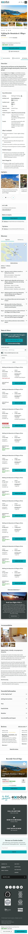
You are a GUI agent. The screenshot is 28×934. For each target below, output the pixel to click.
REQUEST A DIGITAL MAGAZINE (5, 867)
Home (2, 28)
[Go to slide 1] (5, 197)
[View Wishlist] (21, 2)
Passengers (4, 355)
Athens (6, 74)
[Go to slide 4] (10, 197)
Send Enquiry (14, 218)
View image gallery (22, 19)
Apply (14, 362)
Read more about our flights (14, 343)
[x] (10, 887)
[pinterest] (17, 887)
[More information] (20, 98)
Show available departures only (11, 352)
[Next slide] (13, 197)
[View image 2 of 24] (11, 24)
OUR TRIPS (17, 864)
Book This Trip (20, 383)
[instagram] (14, 887)
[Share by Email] (10, 30)
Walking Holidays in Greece (18, 28)
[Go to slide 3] (8, 197)
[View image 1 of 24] (4, 24)
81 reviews (15, 37)
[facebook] (6, 887)
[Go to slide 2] (7, 197)
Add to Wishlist (15, 51)
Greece (10, 28)
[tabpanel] (14, 283)
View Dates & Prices (14, 48)
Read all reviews (14, 749)
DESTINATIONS (18, 869)
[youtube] (21, 887)
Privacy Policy (15, 857)
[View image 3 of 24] (19, 24)
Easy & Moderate (15, 98)
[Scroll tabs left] (1, 58)
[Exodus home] (5, 2)
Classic (12, 102)
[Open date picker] (25, 350)
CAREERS (16, 872)
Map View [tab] (7, 239)
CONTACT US (4, 864)
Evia (13, 73)
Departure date (5, 347)
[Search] (19, 2)
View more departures (13, 589)
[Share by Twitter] (8, 30)
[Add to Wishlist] (24, 763)
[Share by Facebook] (6, 30)
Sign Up (14, 851)
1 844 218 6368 (23, 2)
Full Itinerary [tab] (20, 239)
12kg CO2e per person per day (18, 112)
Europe (6, 28)
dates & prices (21, 931)
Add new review (22, 726)
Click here (6, 221)
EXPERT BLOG (18, 866)
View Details (14, 616)
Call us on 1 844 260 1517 (13, 340)
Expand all (3, 267)
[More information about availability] (6, 376)
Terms (20, 857)
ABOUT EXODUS (4, 870)
